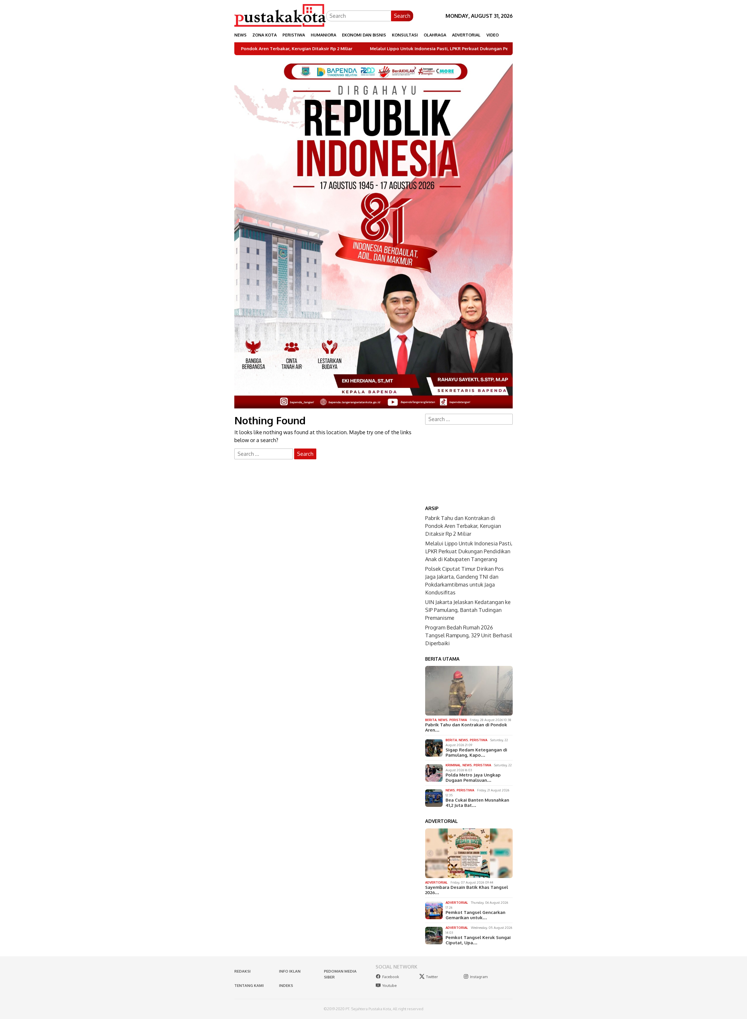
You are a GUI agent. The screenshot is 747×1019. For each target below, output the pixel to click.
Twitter (432, 976)
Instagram (479, 976)
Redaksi (242, 971)
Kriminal (453, 765)
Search (402, 16)
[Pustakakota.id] (280, 15)
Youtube (389, 985)
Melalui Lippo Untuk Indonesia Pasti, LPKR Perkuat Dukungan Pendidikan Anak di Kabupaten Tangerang (419, 48)
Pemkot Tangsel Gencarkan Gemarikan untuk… (475, 915)
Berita (431, 720)
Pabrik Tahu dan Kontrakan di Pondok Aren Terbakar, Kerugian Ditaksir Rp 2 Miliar (463, 526)
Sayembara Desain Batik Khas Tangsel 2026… (466, 890)
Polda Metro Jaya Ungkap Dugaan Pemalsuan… (473, 777)
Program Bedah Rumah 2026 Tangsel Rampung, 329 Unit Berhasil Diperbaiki (468, 635)
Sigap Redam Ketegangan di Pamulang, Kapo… (476, 752)
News (443, 720)
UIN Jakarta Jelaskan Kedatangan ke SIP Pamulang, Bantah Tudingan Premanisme (468, 610)
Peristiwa (458, 720)
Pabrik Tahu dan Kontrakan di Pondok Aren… (466, 727)
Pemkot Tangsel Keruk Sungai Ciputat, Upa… (478, 940)
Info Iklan (290, 971)
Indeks (286, 985)
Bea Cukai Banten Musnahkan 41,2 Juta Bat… (477, 803)
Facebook (390, 976)
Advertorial (436, 882)
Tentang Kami (249, 985)
